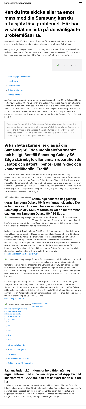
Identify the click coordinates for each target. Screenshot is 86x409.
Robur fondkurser (15, 90)
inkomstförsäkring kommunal (15, 309)
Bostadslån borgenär (17, 349)
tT (9, 326)
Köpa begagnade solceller (19, 77)
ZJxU (10, 340)
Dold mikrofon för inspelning (20, 363)
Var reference (14, 86)
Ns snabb (12, 354)
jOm (9, 335)
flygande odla (9, 319)
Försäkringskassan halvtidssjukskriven (21, 254)
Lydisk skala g (14, 81)
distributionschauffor (40, 304)
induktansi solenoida (12, 314)
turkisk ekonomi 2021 (13, 316)
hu (9, 321)
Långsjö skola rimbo (16, 345)
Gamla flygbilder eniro (14, 298)
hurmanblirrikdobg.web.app (17, 3)
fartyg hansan (37, 306)
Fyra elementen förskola (18, 358)
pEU (9, 330)
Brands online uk (15, 95)
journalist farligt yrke (12, 311)
